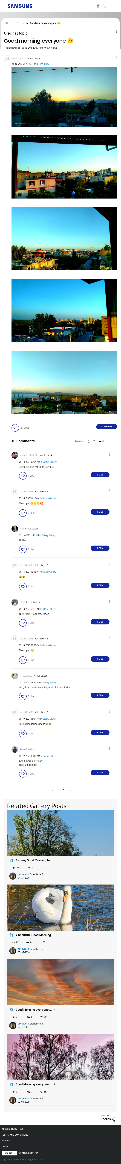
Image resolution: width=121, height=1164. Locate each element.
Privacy (6, 1140)
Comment (106, 426)
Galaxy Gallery (42, 63)
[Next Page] (69, 790)
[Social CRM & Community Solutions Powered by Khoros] (108, 1118)
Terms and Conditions (15, 1135)
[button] (111, 57)
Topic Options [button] (111, 31)
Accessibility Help (12, 1129)
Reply (100, 474)
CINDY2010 (23, 874)
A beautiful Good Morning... (34, 935)
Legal (5, 1146)
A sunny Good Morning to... (33, 860)
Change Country (28, 1153)
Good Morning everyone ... (33, 1010)
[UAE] (20, 5)
